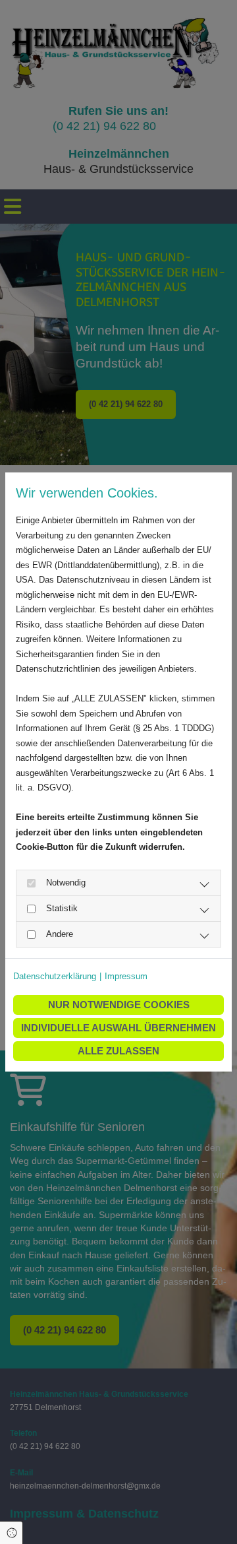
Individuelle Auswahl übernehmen (118, 1027)
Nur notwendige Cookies (119, 1004)
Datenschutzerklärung (54, 976)
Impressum (126, 976)
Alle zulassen (118, 1050)
